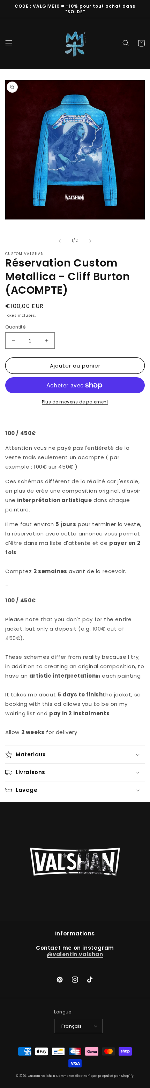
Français (71, 1026)
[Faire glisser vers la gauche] (59, 240)
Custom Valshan (41, 1076)
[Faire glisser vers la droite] (90, 240)
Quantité (15, 327)
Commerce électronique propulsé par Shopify (95, 1076)
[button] (8, 43)
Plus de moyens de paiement (75, 402)
